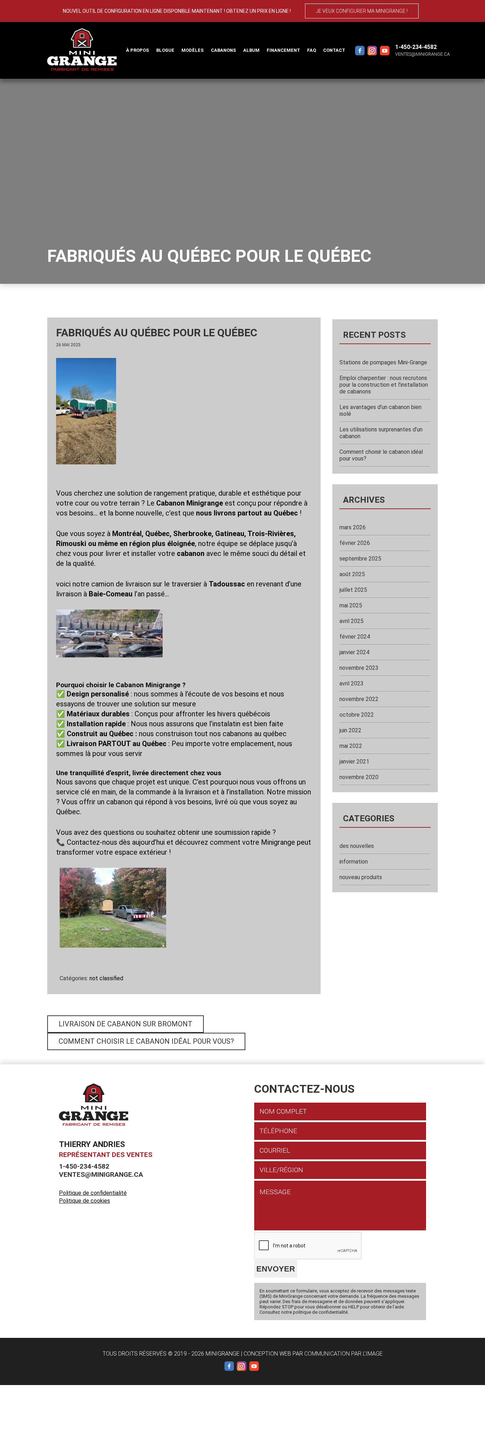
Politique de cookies (84, 1200)
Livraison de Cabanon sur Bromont (125, 1024)
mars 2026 (352, 527)
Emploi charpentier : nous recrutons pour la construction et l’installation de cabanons (383, 385)
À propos (137, 50)
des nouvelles (356, 846)
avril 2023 (351, 683)
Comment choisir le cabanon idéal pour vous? (146, 1041)
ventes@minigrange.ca (422, 54)
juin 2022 (350, 730)
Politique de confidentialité (93, 1193)
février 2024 (354, 636)
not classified (106, 978)
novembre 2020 (358, 777)
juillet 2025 (353, 589)
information (353, 861)
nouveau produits (360, 877)
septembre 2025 (360, 558)
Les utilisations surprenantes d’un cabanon (381, 433)
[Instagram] (372, 50)
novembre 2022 (358, 699)
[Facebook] (359, 50)
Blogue (165, 50)
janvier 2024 (354, 652)
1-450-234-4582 (416, 47)
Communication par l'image (343, 1353)
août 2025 (352, 574)
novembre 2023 (358, 667)
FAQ (311, 50)
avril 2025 (351, 621)
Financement (283, 50)
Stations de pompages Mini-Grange (383, 362)
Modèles (192, 50)
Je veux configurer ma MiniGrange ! (362, 11)
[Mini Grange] (82, 49)
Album (251, 50)
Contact (334, 50)
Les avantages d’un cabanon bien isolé (380, 410)
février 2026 (354, 543)
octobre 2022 (356, 714)
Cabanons (223, 50)
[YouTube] (384, 50)
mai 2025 (350, 605)
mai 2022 (350, 746)
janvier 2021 (354, 761)
